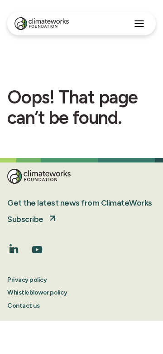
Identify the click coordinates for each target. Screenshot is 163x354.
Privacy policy (27, 280)
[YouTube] (37, 252)
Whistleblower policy (37, 292)
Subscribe (25, 219)
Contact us (23, 306)
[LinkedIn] (14, 250)
